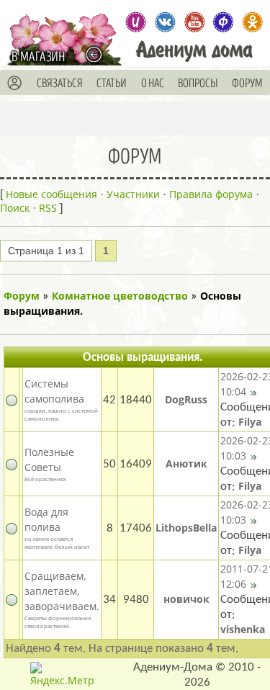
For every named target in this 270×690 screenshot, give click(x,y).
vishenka (242, 629)
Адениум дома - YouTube (194, 22)
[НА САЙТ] (97, 55)
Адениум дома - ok (253, 22)
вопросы (198, 83)
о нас (152, 83)
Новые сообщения (51, 194)
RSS (48, 208)
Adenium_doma (135, 22)
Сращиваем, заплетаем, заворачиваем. (61, 591)
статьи (111, 83)
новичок (186, 599)
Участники (133, 194)
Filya (249, 422)
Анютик (186, 463)
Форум (22, 296)
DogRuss (186, 399)
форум (247, 83)
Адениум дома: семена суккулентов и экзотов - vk (165, 22)
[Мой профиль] (15, 83)
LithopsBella (186, 527)
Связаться (60, 83)
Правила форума (211, 194)
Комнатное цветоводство (120, 296)
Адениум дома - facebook (223, 22)
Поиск (15, 208)
